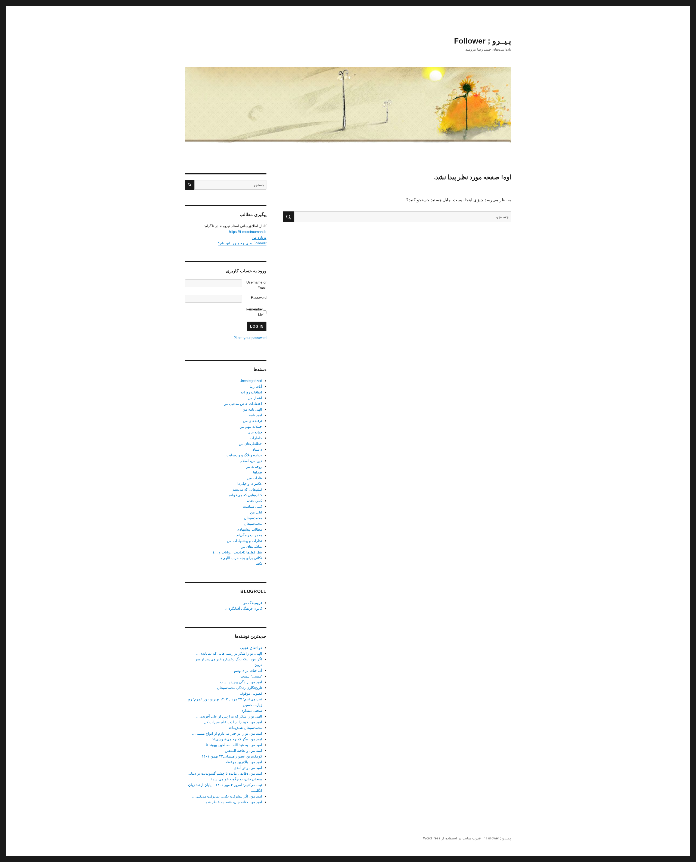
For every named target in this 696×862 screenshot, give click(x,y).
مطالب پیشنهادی (249, 529)
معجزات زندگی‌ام (249, 535)
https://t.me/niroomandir (247, 232)
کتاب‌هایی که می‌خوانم (245, 495)
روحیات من (254, 466)
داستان (256, 449)
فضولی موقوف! (250, 693)
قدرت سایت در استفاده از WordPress (452, 838)
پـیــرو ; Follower (482, 41)
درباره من (259, 237)
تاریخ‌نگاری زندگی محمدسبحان (239, 688)
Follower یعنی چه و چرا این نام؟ (242, 243)
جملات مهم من (251, 426)
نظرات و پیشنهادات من (244, 541)
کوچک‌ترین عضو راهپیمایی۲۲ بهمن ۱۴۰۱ (232, 756)
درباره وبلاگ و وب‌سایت (244, 455)
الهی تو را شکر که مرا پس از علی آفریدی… (229, 716)
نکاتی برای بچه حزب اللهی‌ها (240, 558)
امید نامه (255, 415)
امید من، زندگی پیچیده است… (239, 682)
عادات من (254, 478)
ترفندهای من (252, 421)
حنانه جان (255, 432)
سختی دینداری (251, 711)
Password (258, 297)
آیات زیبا (256, 386)
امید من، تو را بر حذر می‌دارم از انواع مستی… (227, 733)
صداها (257, 472)
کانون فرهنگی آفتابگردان (243, 609)
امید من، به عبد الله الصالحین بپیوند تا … (231, 745)
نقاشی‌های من (251, 546)
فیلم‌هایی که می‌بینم (247, 489)
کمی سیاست (252, 506)
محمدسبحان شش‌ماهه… (243, 728)
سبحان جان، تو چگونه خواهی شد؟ (236, 779)
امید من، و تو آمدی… (246, 768)
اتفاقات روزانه (251, 392)
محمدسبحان (253, 518)
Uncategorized (251, 381)
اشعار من (255, 398)
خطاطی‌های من (250, 444)
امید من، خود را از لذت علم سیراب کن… (231, 722)
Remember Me (254, 312)
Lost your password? (250, 338)
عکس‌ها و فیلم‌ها (249, 484)
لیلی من (256, 512)
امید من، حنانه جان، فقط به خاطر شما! (232, 802)
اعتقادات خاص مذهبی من (242, 404)
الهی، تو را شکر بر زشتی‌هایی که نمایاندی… (229, 653)
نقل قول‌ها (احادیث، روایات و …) (237, 552)
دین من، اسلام (251, 461)
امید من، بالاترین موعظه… (242, 762)
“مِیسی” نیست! (251, 676)
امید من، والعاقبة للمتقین (243, 751)
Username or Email (256, 285)
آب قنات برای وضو (248, 671)
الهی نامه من (252, 409)
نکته (259, 564)
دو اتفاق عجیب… (249, 648)
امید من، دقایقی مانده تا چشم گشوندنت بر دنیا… (225, 773)
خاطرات (256, 438)
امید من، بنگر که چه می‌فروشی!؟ (237, 739)
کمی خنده (254, 501)
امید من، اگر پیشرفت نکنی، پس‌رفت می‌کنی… (227, 796)
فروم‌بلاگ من (252, 603)
